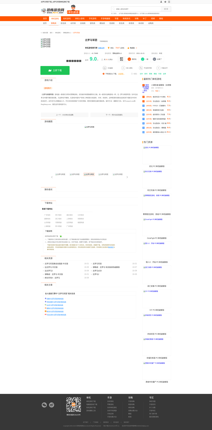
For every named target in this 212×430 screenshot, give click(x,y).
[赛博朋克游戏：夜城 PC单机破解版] (156, 202)
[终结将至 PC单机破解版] (156, 322)
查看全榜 (101, 48)
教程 (161, 19)
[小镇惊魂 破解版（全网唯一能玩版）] (146, 88)
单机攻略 (131, 407)
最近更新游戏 (154, 417)
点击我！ (121, 74)
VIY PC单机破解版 (157, 310)
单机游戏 (55, 19)
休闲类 (141, 23)
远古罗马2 (49, 271)
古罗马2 (96, 274)
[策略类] (149, 97)
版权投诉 (106, 422)
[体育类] (149, 106)
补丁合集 (152, 407)
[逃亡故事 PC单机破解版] (156, 274)
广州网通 (69, 226)
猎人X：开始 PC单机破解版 (157, 262)
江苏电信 (81, 215)
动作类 (73, 23)
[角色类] (149, 110)
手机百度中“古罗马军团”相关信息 (56, 302)
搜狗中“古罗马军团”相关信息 (55, 308)
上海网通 (47, 226)
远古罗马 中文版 (51, 267)
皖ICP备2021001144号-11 (111, 426)
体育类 (131, 23)
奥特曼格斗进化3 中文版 (160, 132)
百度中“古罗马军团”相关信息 (55, 299)
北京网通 (69, 222)
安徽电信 (81, 219)
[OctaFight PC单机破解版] (156, 226)
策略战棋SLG (67, 33)
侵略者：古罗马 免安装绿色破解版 (106, 267)
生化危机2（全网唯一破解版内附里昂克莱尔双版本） (159, 101)
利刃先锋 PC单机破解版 (156, 190)
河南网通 (58, 222)
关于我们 (85, 422)
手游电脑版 (105, 19)
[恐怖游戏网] (53, 11)
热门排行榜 (153, 414)
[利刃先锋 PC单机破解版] (156, 178)
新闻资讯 (126, 19)
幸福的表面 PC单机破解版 (157, 358)
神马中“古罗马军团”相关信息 (55, 311)
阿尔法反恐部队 (117, 115)
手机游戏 (92, 19)
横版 (155, 74)
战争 (164, 74)
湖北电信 (69, 215)
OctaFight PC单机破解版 (157, 238)
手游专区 (152, 410)
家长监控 (116, 422)
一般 (146, 59)
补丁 (145, 19)
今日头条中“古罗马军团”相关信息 (56, 315)
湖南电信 (47, 219)
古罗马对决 (97, 271)
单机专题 (152, 401)
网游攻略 (131, 404)
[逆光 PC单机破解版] (156, 155)
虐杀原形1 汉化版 (159, 114)
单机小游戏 (79, 19)
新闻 (129, 417)
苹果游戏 (110, 404)
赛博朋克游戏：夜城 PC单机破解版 (157, 214)
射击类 (63, 23)
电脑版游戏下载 (91, 404)
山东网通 (47, 222)
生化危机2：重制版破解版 (159, 128)
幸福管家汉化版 (158, 110)
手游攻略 (131, 401)
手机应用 (110, 414)
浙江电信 (58, 219)
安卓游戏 (110, 401)
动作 (141, 74)
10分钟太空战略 (67, 115)
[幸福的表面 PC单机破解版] (156, 346)
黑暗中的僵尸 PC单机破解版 (157, 382)
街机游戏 (67, 19)
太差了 (159, 59)
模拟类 (102, 23)
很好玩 (134, 59)
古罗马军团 (97, 264)
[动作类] (149, 101)
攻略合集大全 (133, 410)
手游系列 (152, 404)
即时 (146, 74)
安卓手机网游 (112, 410)
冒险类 (92, 23)
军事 (159, 74)
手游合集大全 (112, 417)
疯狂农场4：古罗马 (52, 278)
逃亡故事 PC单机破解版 (156, 286)
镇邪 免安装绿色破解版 (159, 119)
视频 (153, 19)
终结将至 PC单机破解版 (156, 334)
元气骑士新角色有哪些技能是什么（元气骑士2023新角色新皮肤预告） (139, 13)
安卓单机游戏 (112, 407)
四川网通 (58, 226)
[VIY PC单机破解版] (156, 298)
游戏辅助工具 (91, 410)
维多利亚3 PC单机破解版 (159, 97)
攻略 (136, 19)
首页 (45, 19)
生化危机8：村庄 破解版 (160, 123)
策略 (150, 74)
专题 (116, 19)
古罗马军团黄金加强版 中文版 (56, 264)
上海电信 (69, 219)
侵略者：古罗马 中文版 (54, 274)
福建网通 (81, 222)
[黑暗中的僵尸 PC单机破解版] (156, 370)
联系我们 (111, 247)
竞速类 (112, 23)
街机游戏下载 (91, 407)
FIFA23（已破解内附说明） (159, 106)
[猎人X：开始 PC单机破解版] (156, 250)
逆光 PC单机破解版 (157, 166)
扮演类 (82, 23)
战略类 (150, 23)
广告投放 (95, 422)
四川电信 (58, 215)
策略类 (53, 23)
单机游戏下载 (91, 401)
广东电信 (47, 215)
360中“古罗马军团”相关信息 (55, 305)
